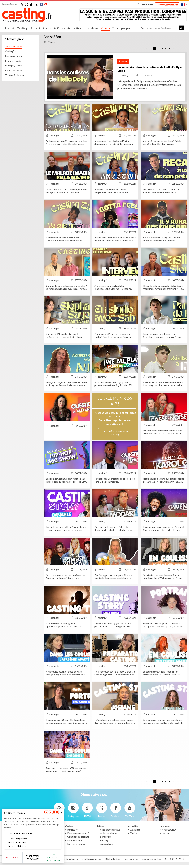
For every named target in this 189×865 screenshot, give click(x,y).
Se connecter (147, 4)
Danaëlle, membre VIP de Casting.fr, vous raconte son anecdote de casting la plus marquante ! (66, 528)
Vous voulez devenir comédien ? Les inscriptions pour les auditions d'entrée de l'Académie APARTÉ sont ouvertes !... (66, 673)
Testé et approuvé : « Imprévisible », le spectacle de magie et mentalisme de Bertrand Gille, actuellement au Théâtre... (114, 577)
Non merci (12, 857)
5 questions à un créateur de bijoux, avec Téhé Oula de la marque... (114, 480)
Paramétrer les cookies (33, 857)
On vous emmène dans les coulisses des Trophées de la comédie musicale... (65, 576)
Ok (181, 27)
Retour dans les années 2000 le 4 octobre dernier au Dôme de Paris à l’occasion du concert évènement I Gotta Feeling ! (115, 239)
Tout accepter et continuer (53, 857)
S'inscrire (167, 4)
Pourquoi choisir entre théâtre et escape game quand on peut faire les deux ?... (66, 769)
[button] (184, 4)
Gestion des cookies (151, 859)
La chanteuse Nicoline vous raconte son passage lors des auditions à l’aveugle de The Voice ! (163, 721)
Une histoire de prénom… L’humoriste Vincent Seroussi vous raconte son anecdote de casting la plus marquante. (162, 191)
